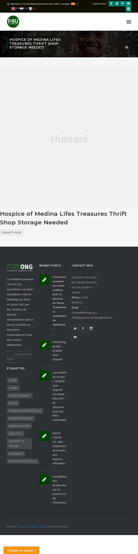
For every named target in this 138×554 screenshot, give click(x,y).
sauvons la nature (16, 443)
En (17, 8)
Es (77, 3)
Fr (34, 8)
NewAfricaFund (19, 426)
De (26, 8)
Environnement (20, 395)
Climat (13, 388)
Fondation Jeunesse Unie (31, 526)
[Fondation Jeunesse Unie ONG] (13, 21)
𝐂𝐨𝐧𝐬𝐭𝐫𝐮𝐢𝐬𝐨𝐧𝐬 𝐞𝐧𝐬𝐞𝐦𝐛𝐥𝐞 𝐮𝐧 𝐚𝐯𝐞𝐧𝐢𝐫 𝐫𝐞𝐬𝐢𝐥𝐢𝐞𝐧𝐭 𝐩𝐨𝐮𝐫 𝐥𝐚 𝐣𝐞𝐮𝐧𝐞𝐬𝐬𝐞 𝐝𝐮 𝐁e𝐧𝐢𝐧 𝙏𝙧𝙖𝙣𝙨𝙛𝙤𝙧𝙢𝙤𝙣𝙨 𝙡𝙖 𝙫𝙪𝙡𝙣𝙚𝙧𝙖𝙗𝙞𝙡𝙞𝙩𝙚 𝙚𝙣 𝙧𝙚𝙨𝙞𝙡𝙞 (61, 302)
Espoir (13, 403)
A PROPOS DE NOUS (19, 357)
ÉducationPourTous (23, 461)
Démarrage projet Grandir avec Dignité (60, 350)
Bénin (13, 380)
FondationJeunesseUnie (25, 410)
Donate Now (11, 232)
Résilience (15, 433)
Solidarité (16, 453)
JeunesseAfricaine (21, 418)
